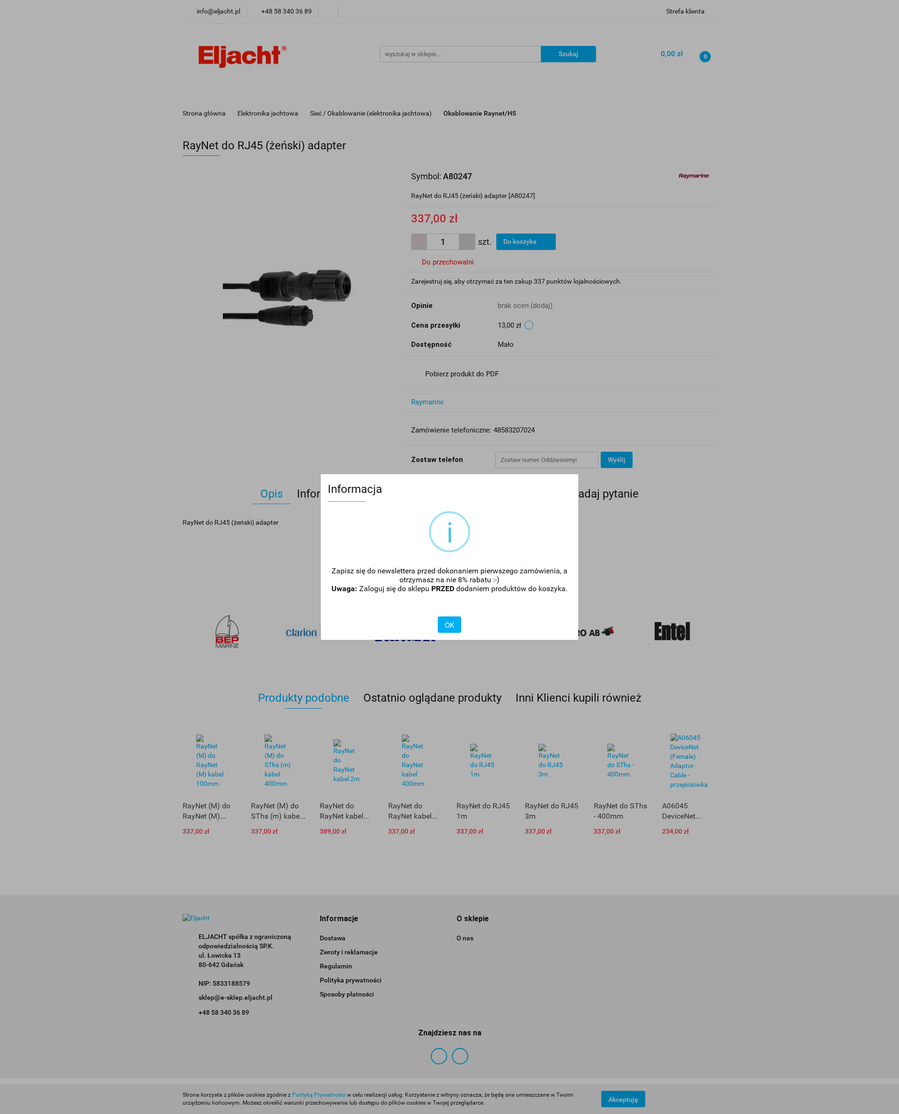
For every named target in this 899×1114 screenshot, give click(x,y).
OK (449, 625)
